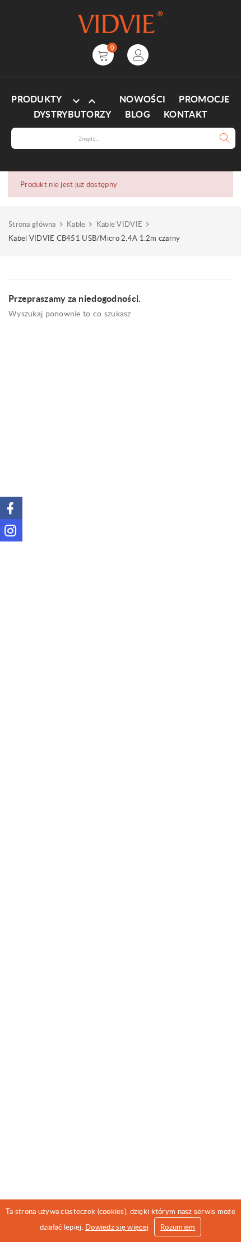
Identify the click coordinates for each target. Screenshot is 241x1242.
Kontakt (185, 114)
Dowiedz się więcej (117, 1227)
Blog (137, 114)
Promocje (204, 99)
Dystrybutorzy (73, 114)
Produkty (36, 99)
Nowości (142, 99)
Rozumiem (177, 1227)
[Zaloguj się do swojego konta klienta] (138, 55)
